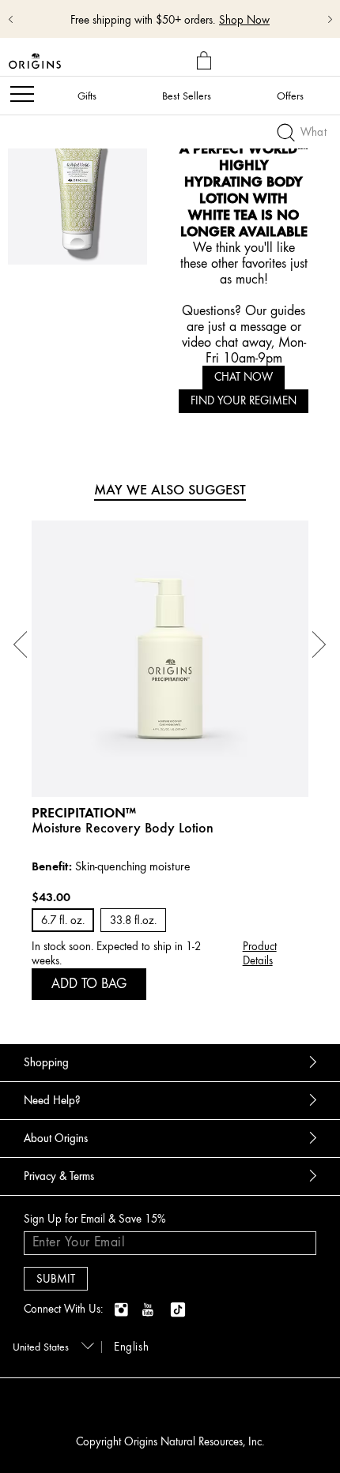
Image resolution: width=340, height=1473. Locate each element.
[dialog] (206, 61)
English (131, 1347)
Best (186, 95)
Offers (290, 95)
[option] (170, 760)
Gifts (86, 95)
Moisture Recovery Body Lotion (122, 828)
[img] (122, 1310)
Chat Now (243, 377)
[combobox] (50, 1346)
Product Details (260, 954)
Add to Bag (89, 983)
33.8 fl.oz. (133, 920)
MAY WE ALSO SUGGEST (170, 490)
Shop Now (244, 20)
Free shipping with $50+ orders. (142, 20)
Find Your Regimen (244, 401)
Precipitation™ (84, 812)
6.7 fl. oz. (63, 920)
